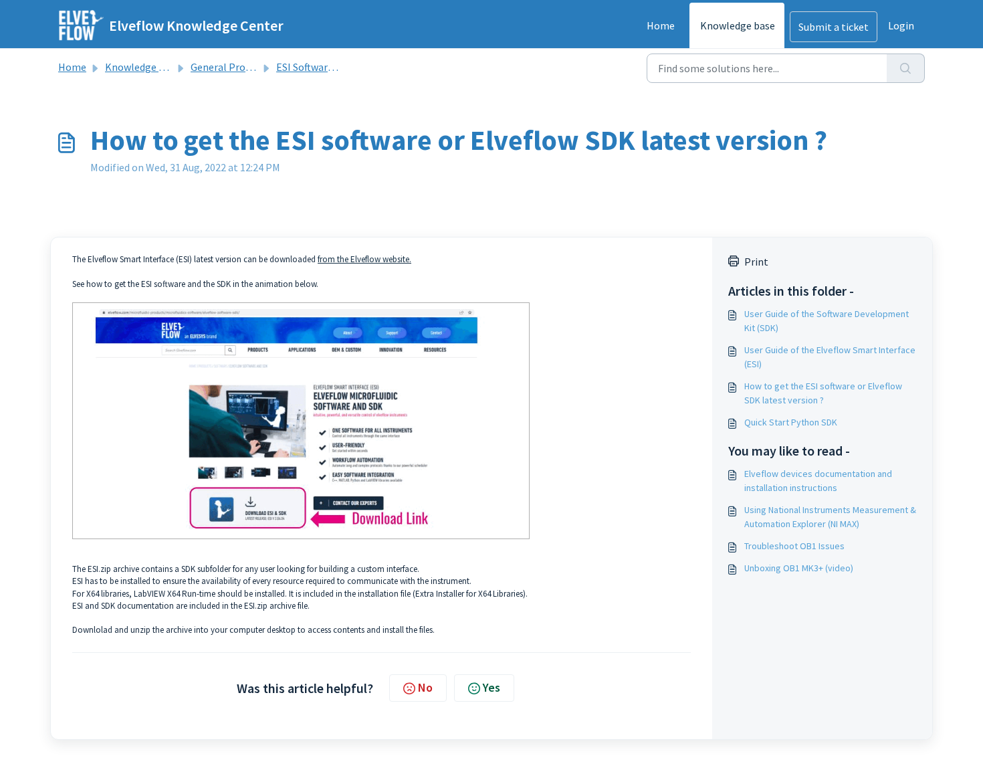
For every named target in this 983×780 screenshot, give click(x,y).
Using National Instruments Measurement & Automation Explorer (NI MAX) (830, 517)
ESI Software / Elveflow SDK (339, 67)
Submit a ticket (833, 26)
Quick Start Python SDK (790, 422)
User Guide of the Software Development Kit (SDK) (826, 321)
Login (901, 25)
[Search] (906, 68)
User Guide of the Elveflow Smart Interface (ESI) (829, 357)
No (425, 687)
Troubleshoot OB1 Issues (794, 546)
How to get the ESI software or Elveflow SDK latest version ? (823, 393)
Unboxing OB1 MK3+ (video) (798, 568)
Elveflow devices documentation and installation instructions (818, 481)
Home (661, 25)
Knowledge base (737, 25)
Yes (491, 687)
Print (756, 261)
